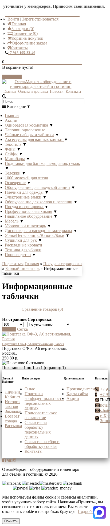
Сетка (22, 329)
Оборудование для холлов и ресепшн (38, 202)
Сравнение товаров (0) (42, 309)
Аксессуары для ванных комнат (34, 139)
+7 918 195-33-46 (21, 53)
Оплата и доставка (33, 92)
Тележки (13, 173)
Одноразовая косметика (27, 125)
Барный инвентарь (22, 268)
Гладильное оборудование (29, 216)
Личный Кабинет (12, 394)
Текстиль (13, 144)
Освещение (15, 182)
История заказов (12, 404)
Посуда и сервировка (24, 206)
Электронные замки (23, 197)
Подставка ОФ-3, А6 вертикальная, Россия (33, 344)
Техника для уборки (23, 250)
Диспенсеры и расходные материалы (38, 230)
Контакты (19, 48)
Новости (57, 92)
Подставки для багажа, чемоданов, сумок (42, 163)
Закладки (13, 411)
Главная (18, 24)
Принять (11, 521)
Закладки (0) (22, 28)
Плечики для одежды (24, 192)
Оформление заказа (29, 43)
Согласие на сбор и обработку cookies (42, 444)
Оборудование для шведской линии (37, 187)
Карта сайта (77, 393)
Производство (18, 254)
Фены (10, 149)
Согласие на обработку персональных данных (38, 429)
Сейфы (11, 154)
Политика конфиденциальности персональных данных (44, 400)
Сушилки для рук (21, 240)
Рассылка (13, 425)
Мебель (12, 221)
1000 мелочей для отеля (26, 178)
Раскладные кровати (23, 245)
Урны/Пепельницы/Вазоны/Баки (34, 235)
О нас (30, 389)
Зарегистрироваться (40, 19)
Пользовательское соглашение (41, 415)
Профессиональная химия (28, 211)
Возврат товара (12, 418)
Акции (11, 120)
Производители (80, 389)
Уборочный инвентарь (25, 226)
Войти (13, 19)
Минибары (15, 158)
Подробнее (88, 511)
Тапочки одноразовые (25, 130)
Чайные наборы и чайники (29, 134)
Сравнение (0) (25, 33)
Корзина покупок (27, 38)
